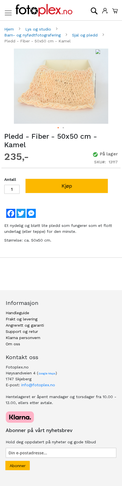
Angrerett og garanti (25, 325)
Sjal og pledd (85, 35)
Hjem (9, 29)
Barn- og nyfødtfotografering (33, 35)
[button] (58, 128)
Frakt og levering (21, 319)
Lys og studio (38, 29)
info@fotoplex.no (38, 385)
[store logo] (44, 10)
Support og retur (22, 331)
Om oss (13, 344)
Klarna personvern (23, 337)
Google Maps (47, 373)
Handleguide (17, 313)
